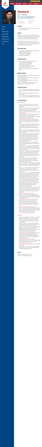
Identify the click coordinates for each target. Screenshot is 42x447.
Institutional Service (5, 31)
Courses (3, 44)
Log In (28, 1)
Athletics (17, 1)
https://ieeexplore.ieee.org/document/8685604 (27, 212)
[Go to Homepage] (5, 4)
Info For (25, 1)
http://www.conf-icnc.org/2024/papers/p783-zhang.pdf (28, 119)
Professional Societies (5, 39)
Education (3, 27)
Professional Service (5, 34)
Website (30, 22)
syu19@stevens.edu (22, 22)
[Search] (40, 3)
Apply (39, 1)
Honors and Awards (5, 36)
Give (22, 1)
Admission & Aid (35, 3)
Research (30, 3)
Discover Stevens (18, 3)
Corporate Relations (12, 1)
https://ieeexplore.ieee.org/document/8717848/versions (28, 199)
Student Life (25, 3)
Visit (36, 1)
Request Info (33, 1)
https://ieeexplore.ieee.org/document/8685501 (27, 206)
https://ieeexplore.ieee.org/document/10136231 (27, 231)
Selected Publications (5, 41)
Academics (12, 3)
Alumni (20, 1)
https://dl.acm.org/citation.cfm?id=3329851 (26, 193)
